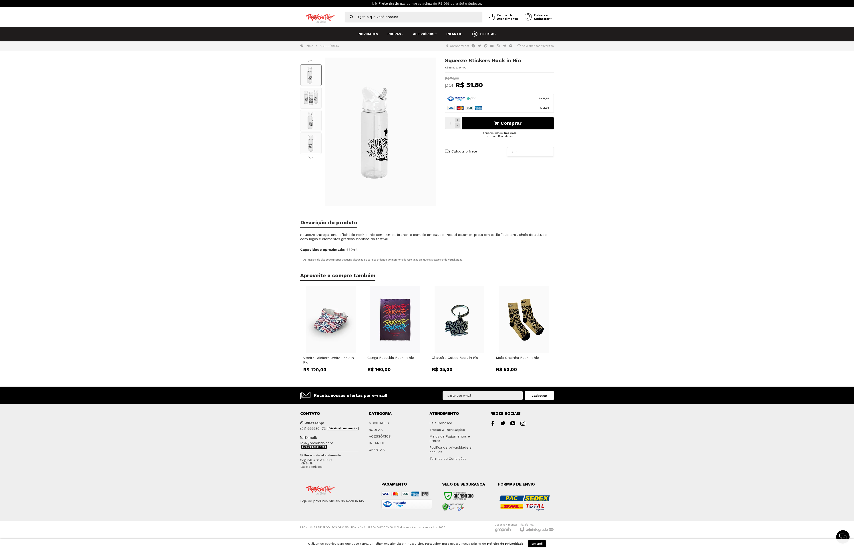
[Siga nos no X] (502, 423)
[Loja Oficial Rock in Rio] (320, 17)
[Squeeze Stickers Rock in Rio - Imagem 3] (311, 120)
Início (309, 46)
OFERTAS (377, 450)
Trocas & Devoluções (447, 430)
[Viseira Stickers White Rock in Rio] (330, 330)
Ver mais (524, 349)
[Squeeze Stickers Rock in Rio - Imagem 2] (311, 97)
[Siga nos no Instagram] (522, 423)
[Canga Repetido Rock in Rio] (395, 330)
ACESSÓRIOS (329, 46)
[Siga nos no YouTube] (512, 423)
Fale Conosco (440, 423)
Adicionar (338, 349)
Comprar (511, 123)
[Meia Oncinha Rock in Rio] (523, 330)
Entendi (537, 543)
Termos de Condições (447, 458)
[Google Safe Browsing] (453, 507)
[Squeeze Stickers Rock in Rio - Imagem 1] (311, 75)
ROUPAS (376, 430)
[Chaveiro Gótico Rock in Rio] (459, 330)
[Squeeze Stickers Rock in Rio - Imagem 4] (311, 143)
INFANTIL (377, 443)
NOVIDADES (379, 423)
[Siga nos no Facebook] (492, 423)
